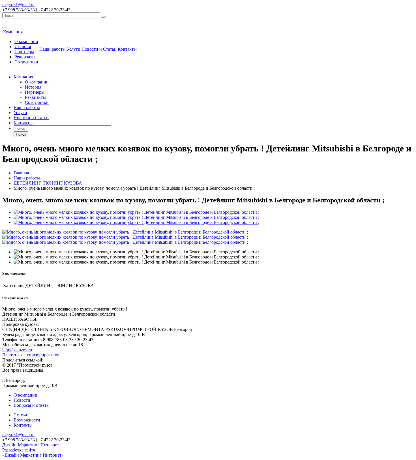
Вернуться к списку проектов (30, 354)
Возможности (27, 420)
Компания (14, 31)
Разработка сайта (18, 450)
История (22, 46)
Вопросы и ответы (32, 405)
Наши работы (52, 49)
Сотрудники (26, 61)
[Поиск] (103, 17)
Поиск (21, 134)
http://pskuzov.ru (17, 349)
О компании (26, 41)
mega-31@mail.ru (18, 4)
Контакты (127, 49)
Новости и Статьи (99, 49)
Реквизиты (24, 56)
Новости (22, 400)
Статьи (20, 414)
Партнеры (24, 51)
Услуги (73, 49)
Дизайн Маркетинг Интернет (30, 444)
